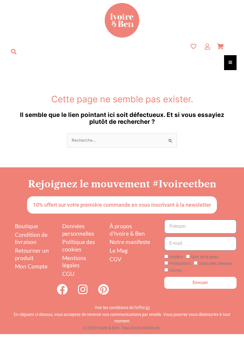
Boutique (26, 226)
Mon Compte (31, 266)
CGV (115, 259)
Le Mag (119, 250)
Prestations (180, 263)
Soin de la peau (205, 256)
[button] (13, 51)
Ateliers (176, 256)
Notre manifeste (130, 241)
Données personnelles (78, 230)
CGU (68, 273)
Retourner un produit (32, 254)
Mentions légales (74, 261)
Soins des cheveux (215, 263)
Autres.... (177, 270)
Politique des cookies (78, 245)
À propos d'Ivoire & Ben (127, 230)
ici (148, 307)
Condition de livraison (31, 238)
